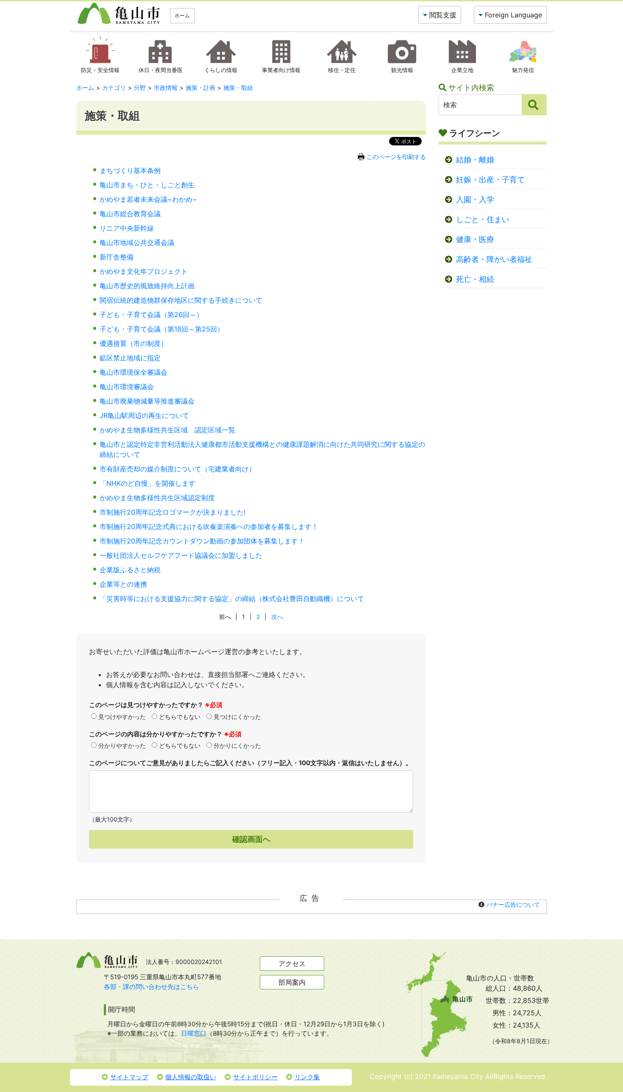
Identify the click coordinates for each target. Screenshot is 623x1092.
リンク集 (307, 1077)
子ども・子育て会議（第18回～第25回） (162, 329)
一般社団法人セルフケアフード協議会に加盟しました (181, 555)
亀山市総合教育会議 (130, 213)
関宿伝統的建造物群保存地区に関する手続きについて (181, 300)
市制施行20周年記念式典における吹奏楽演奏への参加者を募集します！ (209, 526)
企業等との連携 (123, 584)
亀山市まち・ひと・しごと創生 (147, 185)
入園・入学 (475, 199)
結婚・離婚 (475, 159)
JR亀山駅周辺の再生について (144, 415)
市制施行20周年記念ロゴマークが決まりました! (172, 512)
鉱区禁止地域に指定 (130, 358)
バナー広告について (513, 904)
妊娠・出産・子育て (490, 179)
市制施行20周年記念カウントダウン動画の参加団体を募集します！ (202, 541)
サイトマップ (129, 1077)
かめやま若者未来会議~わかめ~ (148, 199)
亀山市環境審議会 (127, 386)
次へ (277, 616)
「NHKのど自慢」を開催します (147, 483)
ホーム (182, 15)
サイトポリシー (255, 1077)
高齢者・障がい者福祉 (494, 259)
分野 (140, 87)
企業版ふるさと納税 (130, 570)
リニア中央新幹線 (127, 228)
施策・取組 (238, 87)
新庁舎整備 (117, 257)
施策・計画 (200, 87)
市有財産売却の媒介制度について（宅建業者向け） (178, 469)
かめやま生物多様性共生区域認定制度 (157, 497)
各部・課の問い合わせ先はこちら (151, 987)
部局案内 (292, 982)
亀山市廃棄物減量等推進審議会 (147, 401)
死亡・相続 (475, 279)
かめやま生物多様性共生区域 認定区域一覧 (167, 430)
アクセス (292, 963)
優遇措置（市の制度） (133, 343)
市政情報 (166, 87)
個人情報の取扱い (190, 1077)
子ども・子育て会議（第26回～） (151, 314)
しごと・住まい (482, 219)
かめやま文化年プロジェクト (144, 271)
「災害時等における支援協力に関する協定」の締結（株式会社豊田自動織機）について (232, 598)
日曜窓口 (193, 1033)
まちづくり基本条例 (130, 170)
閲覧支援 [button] (442, 15)
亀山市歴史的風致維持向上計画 (147, 285)
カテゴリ (114, 87)
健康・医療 (475, 239)
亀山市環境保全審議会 (133, 372)
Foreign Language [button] (513, 15)
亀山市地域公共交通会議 (137, 242)
